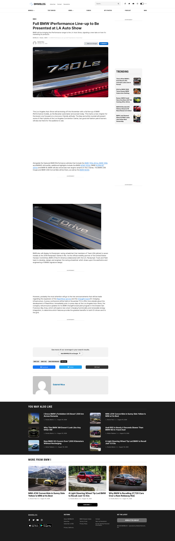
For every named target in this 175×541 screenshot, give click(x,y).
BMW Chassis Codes (85, 519)
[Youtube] (133, 4)
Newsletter (67, 4)
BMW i (35, 19)
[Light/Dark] (142, 4)
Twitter (71, 367)
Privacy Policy (83, 523)
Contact (59, 4)
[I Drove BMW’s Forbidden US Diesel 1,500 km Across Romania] (33, 414)
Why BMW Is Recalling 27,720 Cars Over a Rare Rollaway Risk (126, 494)
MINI (145, 10)
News (70, 10)
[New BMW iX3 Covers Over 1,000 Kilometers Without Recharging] (33, 441)
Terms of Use (83, 521)
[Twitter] (129, 4)
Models (30, 10)
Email (98, 367)
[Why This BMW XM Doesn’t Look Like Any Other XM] (33, 427)
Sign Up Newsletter (101, 521)
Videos (88, 10)
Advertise (52, 4)
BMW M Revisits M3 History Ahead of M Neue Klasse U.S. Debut (124, 109)
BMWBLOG (36, 37)
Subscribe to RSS (69, 523)
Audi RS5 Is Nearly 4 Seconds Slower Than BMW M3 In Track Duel (124, 428)
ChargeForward (84, 299)
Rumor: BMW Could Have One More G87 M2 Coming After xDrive (124, 100)
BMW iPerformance (54, 361)
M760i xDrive (85, 165)
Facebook (45, 367)
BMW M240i (84, 170)
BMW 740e (43, 361)
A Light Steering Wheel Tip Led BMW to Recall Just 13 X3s (87, 494)
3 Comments (103, 43)
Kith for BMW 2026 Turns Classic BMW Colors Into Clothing (122, 91)
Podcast (128, 10)
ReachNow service (64, 299)
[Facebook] (125, 4)
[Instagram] (137, 4)
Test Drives (52, 10)
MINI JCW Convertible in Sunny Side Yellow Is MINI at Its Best (46, 494)
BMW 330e (103, 163)
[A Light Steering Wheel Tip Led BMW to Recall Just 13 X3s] (95, 441)
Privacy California (68, 527)
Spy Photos (108, 10)
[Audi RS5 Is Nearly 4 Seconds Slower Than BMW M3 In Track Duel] (95, 427)
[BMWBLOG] (43, 515)
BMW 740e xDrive (91, 163)
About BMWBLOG (69, 519)
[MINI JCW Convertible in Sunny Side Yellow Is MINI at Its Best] (95, 414)
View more (86, 504)
